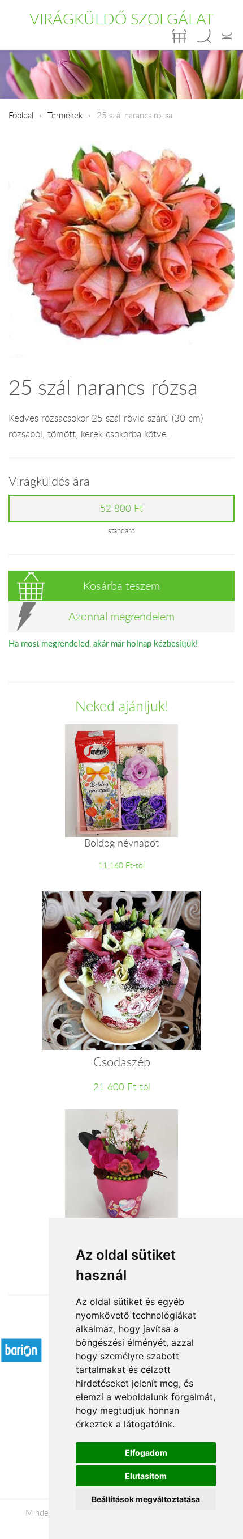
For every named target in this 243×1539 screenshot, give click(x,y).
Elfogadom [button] (146, 1452)
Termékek (65, 115)
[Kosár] (179, 36)
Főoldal (20, 115)
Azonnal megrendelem (121, 616)
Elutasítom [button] (146, 1476)
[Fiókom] (227, 36)
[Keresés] (204, 36)
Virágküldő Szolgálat (121, 18)
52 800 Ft (121, 508)
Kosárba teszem (121, 585)
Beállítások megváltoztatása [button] (146, 1499)
